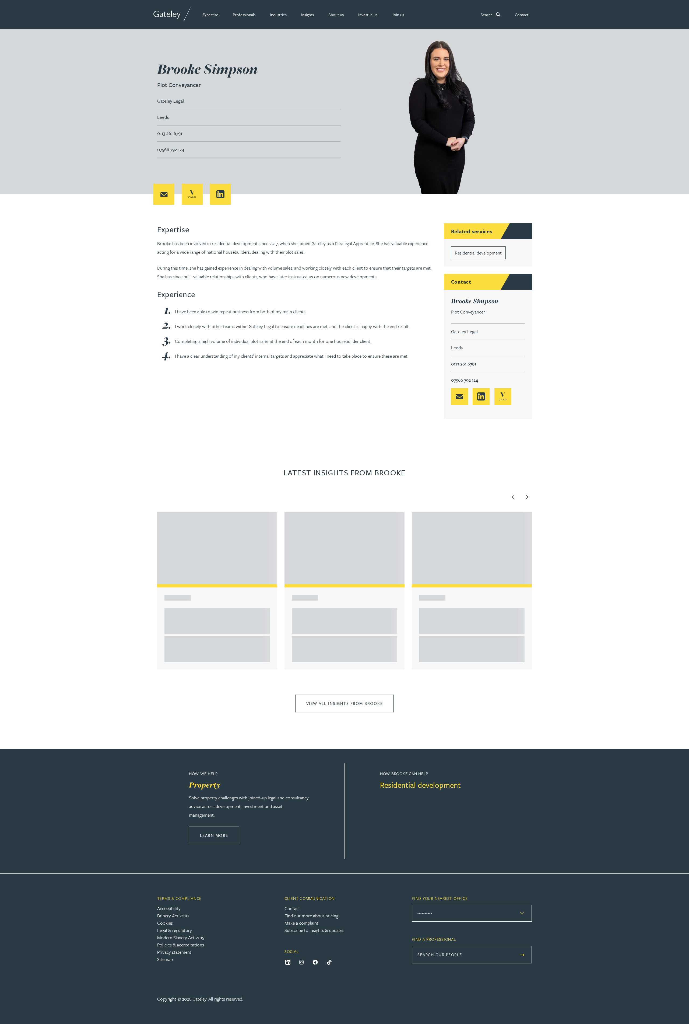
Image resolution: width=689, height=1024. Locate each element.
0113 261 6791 (169, 133)
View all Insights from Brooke (344, 703)
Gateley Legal (170, 100)
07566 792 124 (170, 149)
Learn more (219, 835)
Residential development (478, 252)
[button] (210, 14)
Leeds (163, 117)
